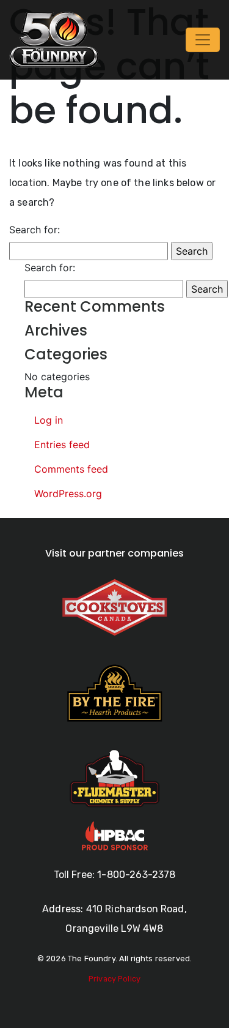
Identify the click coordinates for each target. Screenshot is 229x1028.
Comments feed (71, 469)
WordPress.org (68, 493)
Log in (48, 420)
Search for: (34, 229)
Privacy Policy (114, 978)
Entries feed (62, 444)
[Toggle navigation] (203, 40)
